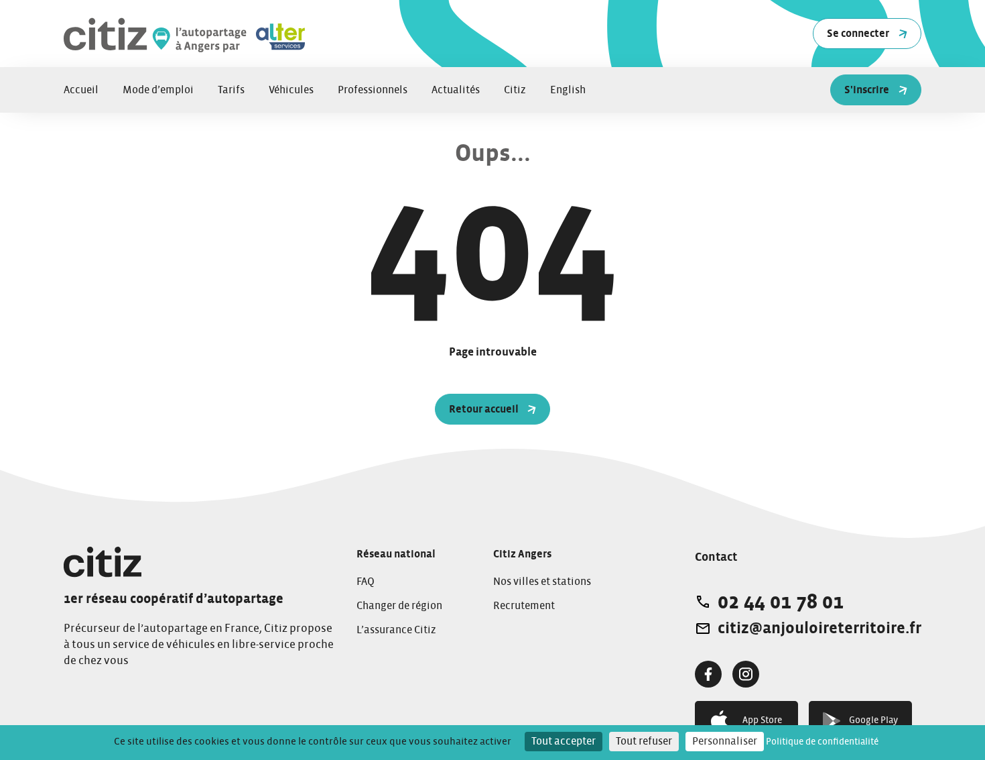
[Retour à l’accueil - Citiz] (231, 34)
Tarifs (231, 90)
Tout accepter (563, 741)
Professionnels (372, 90)
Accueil (81, 90)
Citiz (515, 90)
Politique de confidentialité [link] (822, 742)
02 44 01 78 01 (781, 602)
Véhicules (291, 90)
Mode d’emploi (158, 90)
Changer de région (399, 605)
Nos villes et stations (542, 581)
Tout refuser (644, 741)
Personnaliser (724, 741)
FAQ (365, 581)
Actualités (456, 90)
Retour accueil (484, 409)
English (568, 90)
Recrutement (524, 605)
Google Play (873, 720)
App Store (762, 720)
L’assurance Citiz (396, 630)
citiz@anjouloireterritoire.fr (819, 628)
